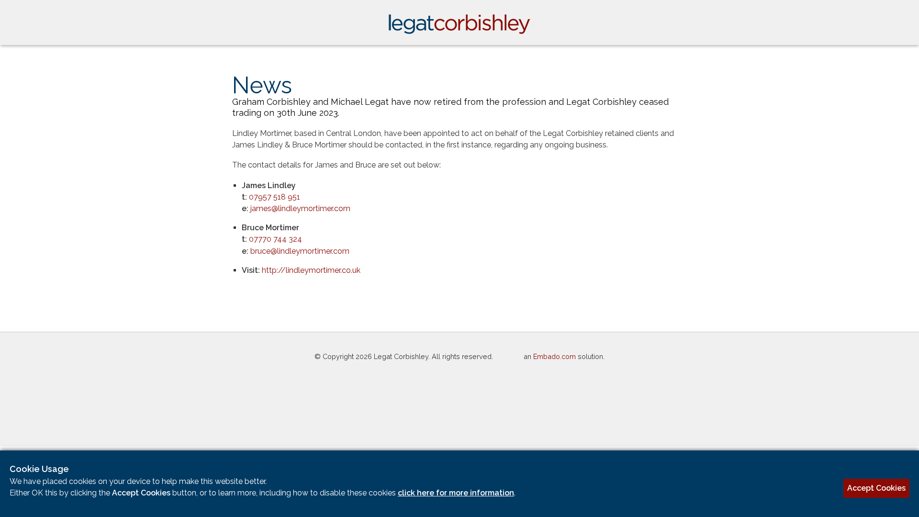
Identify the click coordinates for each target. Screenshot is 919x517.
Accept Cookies (876, 488)
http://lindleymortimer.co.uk (311, 270)
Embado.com (554, 356)
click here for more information (456, 492)
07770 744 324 (275, 239)
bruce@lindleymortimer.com (299, 251)
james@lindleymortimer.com (300, 208)
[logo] (459, 31)
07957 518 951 (274, 197)
